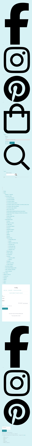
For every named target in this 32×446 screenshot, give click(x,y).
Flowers (8, 227)
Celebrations (9, 224)
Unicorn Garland (8, 271)
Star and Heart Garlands (10, 269)
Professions (9, 254)
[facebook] (17, 44)
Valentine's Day (11, 249)
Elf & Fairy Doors (10, 209)
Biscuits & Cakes (10, 222)
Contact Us (6, 276)
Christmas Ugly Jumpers (12, 207)
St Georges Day (12, 246)
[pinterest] (17, 102)
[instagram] (17, 74)
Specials (8, 256)
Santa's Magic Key (10, 216)
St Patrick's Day (12, 247)
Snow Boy (9, 217)
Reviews (5, 277)
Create (24, 435)
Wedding (8, 261)
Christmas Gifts (8, 196)
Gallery (5, 279)
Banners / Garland (9, 194)
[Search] (16, 174)
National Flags (9, 251)
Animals (8, 221)
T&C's (5, 281)
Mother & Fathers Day (13, 242)
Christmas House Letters (12, 202)
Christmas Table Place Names (13, 206)
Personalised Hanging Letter (10, 267)
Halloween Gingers (10, 229)
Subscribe (4, 430)
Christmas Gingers (10, 201)
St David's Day (11, 244)
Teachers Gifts (12, 257)
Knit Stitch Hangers (9, 266)
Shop (5, 192)
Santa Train (9, 214)
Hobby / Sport (10, 231)
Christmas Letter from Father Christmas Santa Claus (18, 204)
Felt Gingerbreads (9, 219)
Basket (7, 142)
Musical (8, 236)
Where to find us (7, 274)
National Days (9, 237)
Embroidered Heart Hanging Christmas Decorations (17, 212)
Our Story (6, 272)
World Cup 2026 (10, 262)
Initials (8, 232)
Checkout (12, 142)
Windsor (10, 259)
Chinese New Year (12, 239)
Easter (10, 241)
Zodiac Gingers (10, 264)
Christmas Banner (10, 197)
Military (8, 234)
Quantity (3, 305)
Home (5, 191)
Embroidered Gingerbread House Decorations (16, 211)
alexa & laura (5, 290)
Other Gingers (10, 252)
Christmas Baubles (10, 199)
